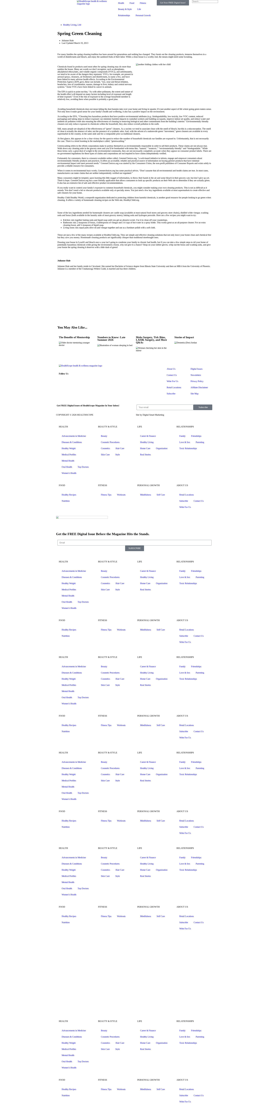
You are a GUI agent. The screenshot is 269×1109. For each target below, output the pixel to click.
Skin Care (105, 454)
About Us (171, 369)
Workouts (121, 495)
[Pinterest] (85, 381)
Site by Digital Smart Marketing (150, 415)
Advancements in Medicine (74, 436)
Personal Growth (143, 15)
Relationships (124, 15)
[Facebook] (62, 381)
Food (132, 3)
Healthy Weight (69, 448)
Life (139, 9)
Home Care (145, 448)
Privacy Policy (197, 381)
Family (182, 436)
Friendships (196, 436)
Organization (161, 448)
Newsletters (196, 375)
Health (121, 3)
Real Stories (145, 454)
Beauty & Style (125, 9)
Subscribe (171, 393)
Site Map (195, 393)
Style (117, 454)
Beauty (104, 436)
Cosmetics (105, 448)
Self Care (161, 495)
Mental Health (68, 461)
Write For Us (172, 381)
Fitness (143, 3)
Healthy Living (69, 25)
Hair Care (120, 448)
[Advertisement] (134, 299)
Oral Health (67, 467)
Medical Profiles (69, 454)
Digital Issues (196, 369)
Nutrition (66, 501)
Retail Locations (174, 387)
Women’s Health (69, 473)
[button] (211, 4)
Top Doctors (83, 467)
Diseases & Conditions (72, 442)
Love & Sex (184, 442)
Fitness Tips (106, 495)
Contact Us (172, 375)
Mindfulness (145, 495)
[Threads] (77, 381)
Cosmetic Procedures (110, 442)
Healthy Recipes (69, 495)
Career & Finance (148, 436)
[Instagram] (69, 381)
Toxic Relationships (188, 448)
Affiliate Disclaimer (199, 387)
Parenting (200, 442)
